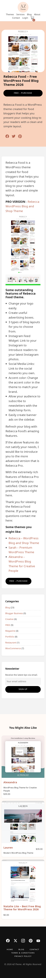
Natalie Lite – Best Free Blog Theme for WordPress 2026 (22, 907)
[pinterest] (31, 941)
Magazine (10, 630)
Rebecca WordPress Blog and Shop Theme (22, 206)
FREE (7, 625)
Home (10, 949)
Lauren (8, 847)
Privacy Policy (23, 956)
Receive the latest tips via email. (21, 674)
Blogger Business (14, 613)
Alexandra (10, 782)
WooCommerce (13, 648)
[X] (15, 940)
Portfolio (9, 636)
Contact (16, 17)
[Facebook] (8, 940)
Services (20, 14)
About (37, 14)
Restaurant (10, 642)
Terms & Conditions (23, 953)
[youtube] (38, 940)
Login (25, 17)
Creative (9, 619)
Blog (29, 14)
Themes (10, 14)
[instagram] (23, 941)
